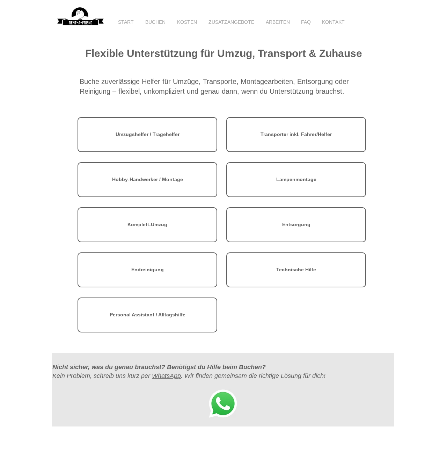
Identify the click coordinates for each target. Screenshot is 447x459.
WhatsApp (166, 375)
